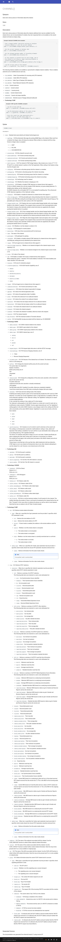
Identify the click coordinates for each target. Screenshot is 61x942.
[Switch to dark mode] (9, 1)
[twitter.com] (51, 939)
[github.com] (54, 939)
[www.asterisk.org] (46, 939)
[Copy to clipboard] (57, 43)
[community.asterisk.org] (56, 939)
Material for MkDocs (11, 940)
